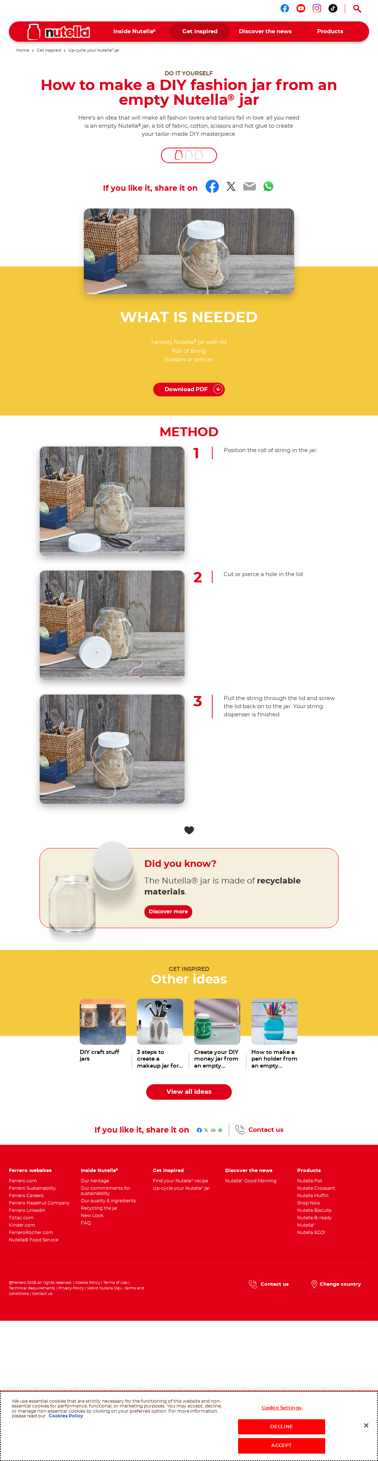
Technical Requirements (32, 1288)
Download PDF (186, 389)
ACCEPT (281, 1445)
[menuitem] (134, 31)
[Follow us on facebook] (285, 8)
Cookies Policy (66, 1416)
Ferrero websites (30, 1170)
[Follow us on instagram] (317, 8)
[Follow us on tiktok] (333, 8)
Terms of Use (115, 1283)
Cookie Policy (87, 1283)
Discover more (168, 911)
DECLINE (281, 1426)
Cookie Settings (282, 1408)
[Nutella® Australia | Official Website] (58, 32)
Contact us (266, 1130)
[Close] (366, 1425)
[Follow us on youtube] (300, 8)
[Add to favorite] (189, 830)
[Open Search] (357, 8)
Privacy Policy (71, 1288)
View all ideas (189, 1092)
